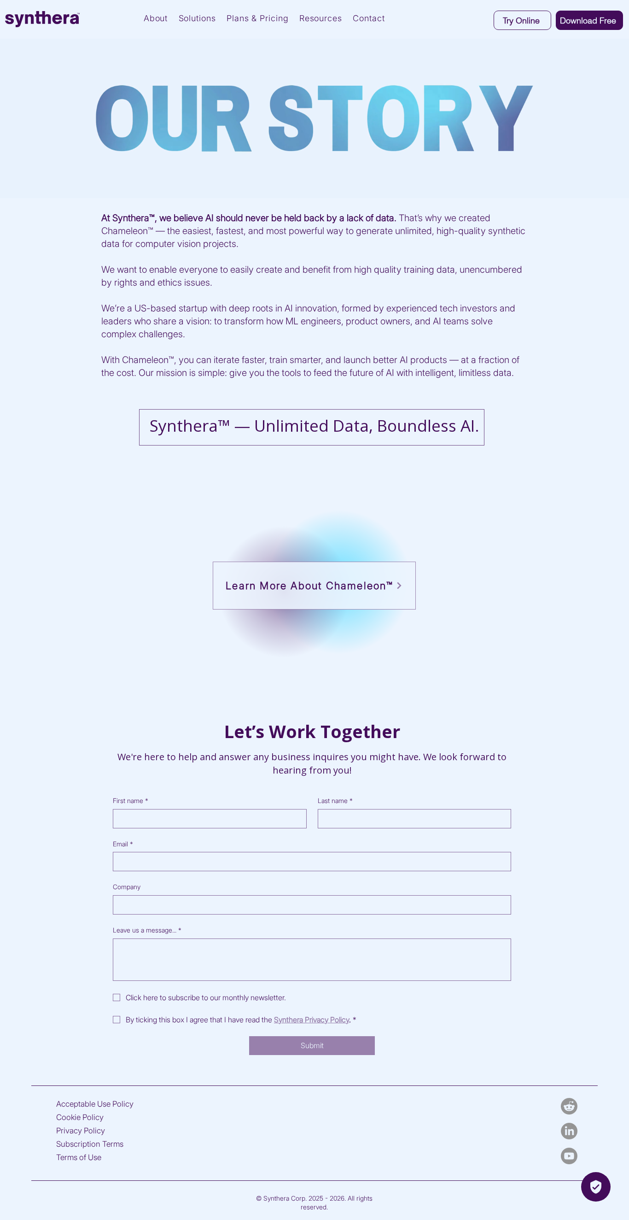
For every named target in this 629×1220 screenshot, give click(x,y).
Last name (335, 800)
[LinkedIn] (569, 1131)
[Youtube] (569, 1156)
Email (123, 844)
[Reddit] (569, 1106)
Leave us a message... (147, 930)
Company (126, 887)
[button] (589, 20)
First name (130, 800)
